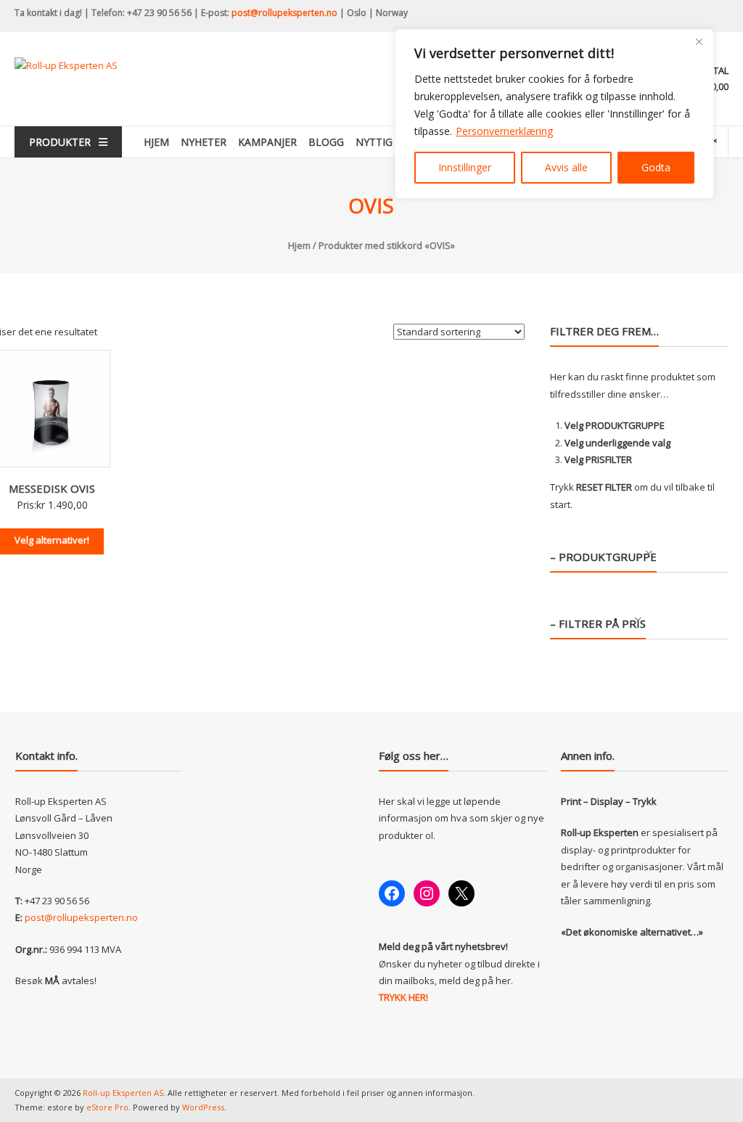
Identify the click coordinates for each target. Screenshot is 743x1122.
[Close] (698, 41)
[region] (554, 114)
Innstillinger (464, 167)
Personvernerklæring (504, 131)
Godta (655, 167)
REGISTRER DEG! (499, 622)
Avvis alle (566, 167)
